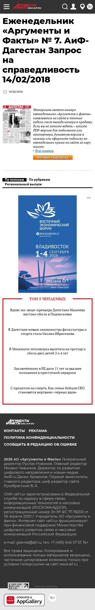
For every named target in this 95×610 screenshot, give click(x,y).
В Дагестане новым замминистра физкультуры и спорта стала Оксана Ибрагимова (47, 331)
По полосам (14, 179)
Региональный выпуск (23, 184)
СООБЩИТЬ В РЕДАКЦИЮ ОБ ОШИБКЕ (40, 444)
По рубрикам (39, 179)
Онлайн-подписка (53, 158)
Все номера (44, 151)
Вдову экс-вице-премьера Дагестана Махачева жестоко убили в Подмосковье (47, 312)
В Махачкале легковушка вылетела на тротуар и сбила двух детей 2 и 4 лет (47, 351)
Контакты (14, 431)
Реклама (38, 431)
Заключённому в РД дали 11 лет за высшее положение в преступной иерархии (47, 370)
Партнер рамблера (45, 586)
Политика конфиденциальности (39, 437)
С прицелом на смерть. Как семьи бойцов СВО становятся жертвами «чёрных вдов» (47, 390)
